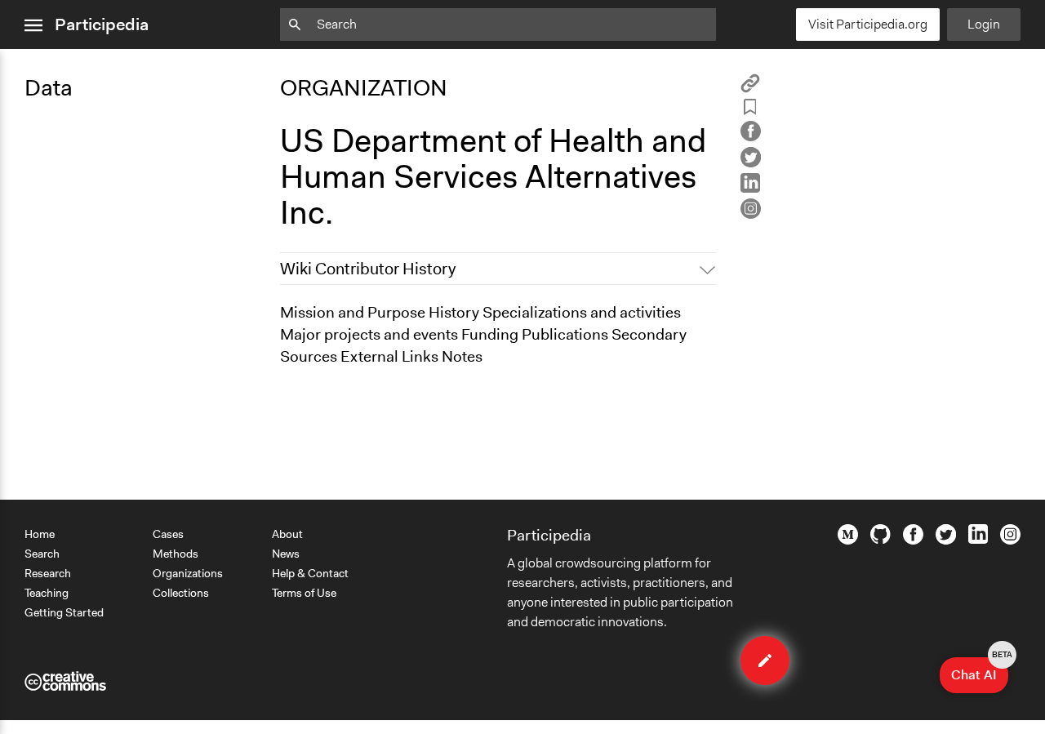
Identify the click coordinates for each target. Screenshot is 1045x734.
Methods (175, 553)
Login (983, 24)
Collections (181, 592)
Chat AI (979, 670)
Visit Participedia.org (867, 24)
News (286, 553)
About (287, 534)
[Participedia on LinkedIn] (978, 539)
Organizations (188, 573)
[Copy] (750, 88)
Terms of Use (304, 592)
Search (42, 553)
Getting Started (64, 612)
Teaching (46, 592)
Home (39, 534)
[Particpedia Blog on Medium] (848, 540)
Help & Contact (310, 573)
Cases (168, 534)
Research (47, 573)
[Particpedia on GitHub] (880, 539)
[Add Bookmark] (750, 110)
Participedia (102, 24)
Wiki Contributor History (368, 268)
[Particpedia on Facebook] (913, 540)
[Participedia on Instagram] (1010, 540)
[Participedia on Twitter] (946, 540)
